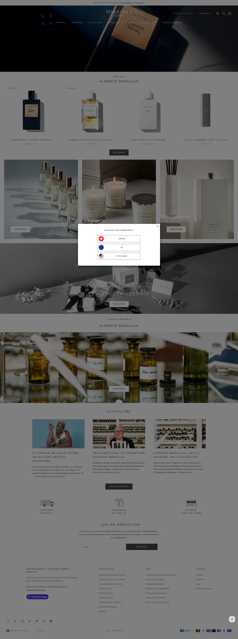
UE (122, 247)
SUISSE (121, 239)
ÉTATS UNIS (122, 256)
